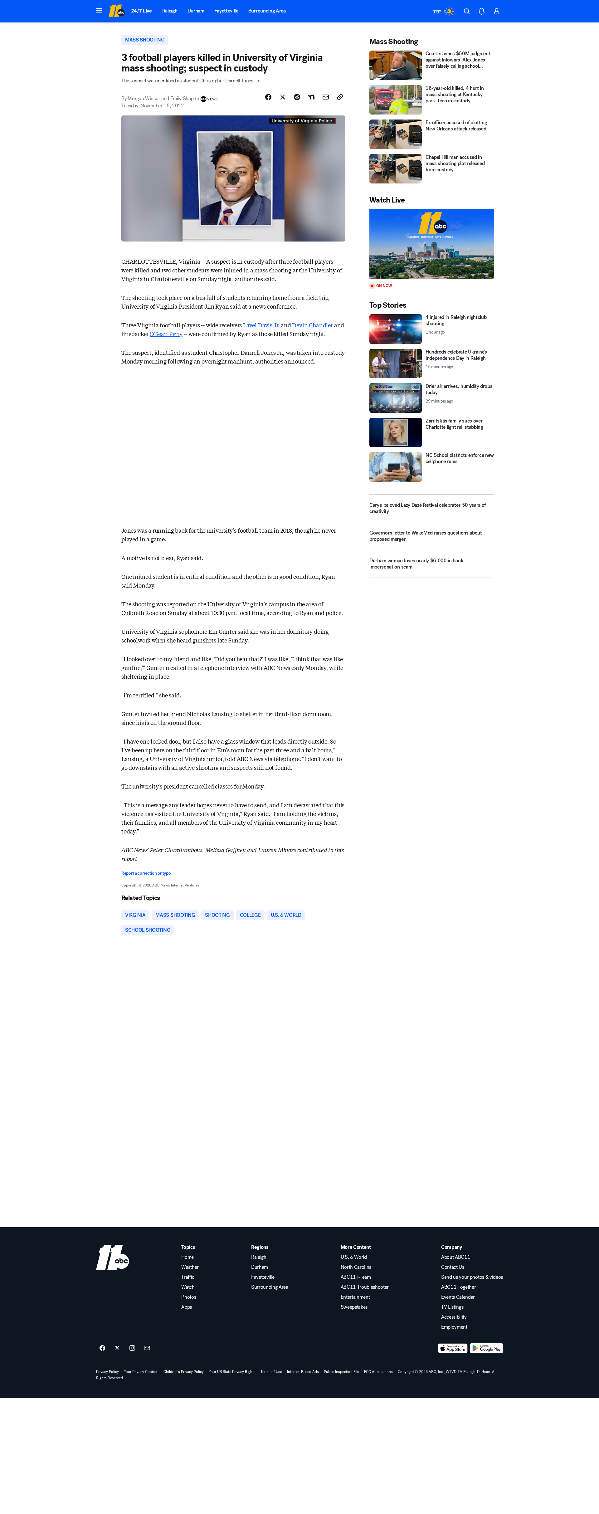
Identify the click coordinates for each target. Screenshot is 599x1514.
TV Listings (452, 1307)
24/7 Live (141, 10)
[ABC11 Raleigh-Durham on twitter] (117, 1348)
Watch (187, 1287)
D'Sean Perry (166, 334)
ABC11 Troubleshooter (365, 1287)
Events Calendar (458, 1297)
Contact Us (452, 1267)
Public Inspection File (341, 1372)
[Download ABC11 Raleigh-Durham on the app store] (453, 1348)
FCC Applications (378, 1372)
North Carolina (356, 1267)
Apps (186, 1307)
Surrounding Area (267, 10)
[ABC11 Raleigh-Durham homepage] (116, 11)
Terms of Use (271, 1372)
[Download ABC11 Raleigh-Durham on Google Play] (486, 1348)
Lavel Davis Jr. (261, 325)
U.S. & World (354, 1257)
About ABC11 (455, 1257)
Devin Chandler (312, 325)
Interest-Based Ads (303, 1372)
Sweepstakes (354, 1307)
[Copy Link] (340, 97)
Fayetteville (226, 10)
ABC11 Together (458, 1287)
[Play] (431, 244)
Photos (188, 1297)
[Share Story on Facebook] (268, 97)
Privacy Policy (107, 1372)
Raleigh (170, 10)
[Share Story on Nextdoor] (311, 97)
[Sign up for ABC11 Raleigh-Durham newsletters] (147, 1348)
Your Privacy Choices (141, 1372)
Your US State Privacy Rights (232, 1372)
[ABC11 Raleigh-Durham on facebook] (102, 1348)
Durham (195, 10)
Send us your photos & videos (472, 1277)
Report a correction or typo (146, 873)
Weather (190, 1267)
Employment (454, 1327)
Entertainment (355, 1297)
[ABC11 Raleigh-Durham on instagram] (132, 1348)
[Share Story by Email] (325, 97)
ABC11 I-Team (356, 1277)
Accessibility (454, 1317)
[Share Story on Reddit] (297, 97)
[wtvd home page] (112, 1257)
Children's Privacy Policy (183, 1372)
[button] (99, 10)
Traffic (187, 1277)
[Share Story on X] (282, 97)
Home (187, 1257)
